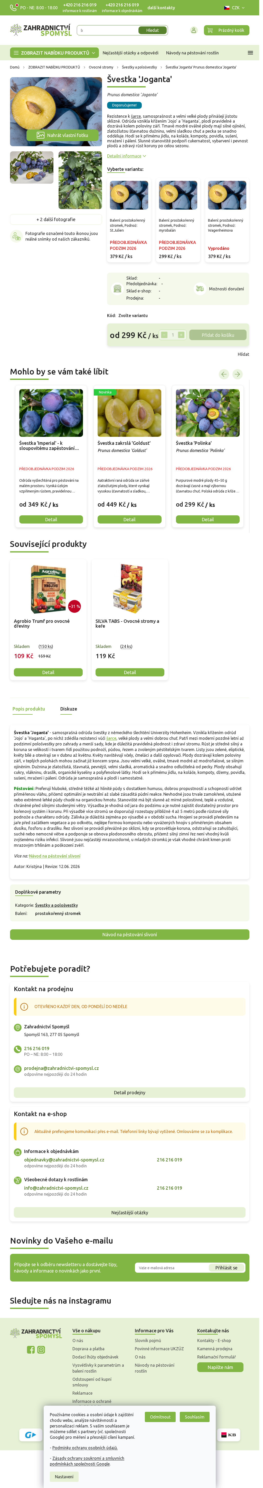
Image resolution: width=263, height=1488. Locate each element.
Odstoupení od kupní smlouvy (91, 1382)
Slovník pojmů (148, 1340)
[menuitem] (54, 52)
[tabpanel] (48, 620)
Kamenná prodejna (214, 1348)
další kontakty (161, 7)
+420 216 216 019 (79, 5)
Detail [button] (51, 519)
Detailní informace (124, 156)
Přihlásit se (226, 1267)
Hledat (152, 30)
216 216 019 (36, 1048)
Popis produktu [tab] (29, 708)
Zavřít (118, 354)
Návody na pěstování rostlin (154, 1368)
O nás (77, 1340)
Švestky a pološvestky (56, 905)
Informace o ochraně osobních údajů (91, 1404)
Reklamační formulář (216, 1357)
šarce (136, 116)
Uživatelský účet (194, 30)
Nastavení (64, 1476)
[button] (51, 501)
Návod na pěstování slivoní (54, 856)
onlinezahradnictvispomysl (31, 1350)
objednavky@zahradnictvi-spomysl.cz (64, 1159)
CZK (236, 7)
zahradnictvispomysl (41, 1350)
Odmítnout (160, 1417)
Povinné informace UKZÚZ (159, 1348)
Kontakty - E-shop (214, 1340)
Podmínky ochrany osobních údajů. (85, 1447)
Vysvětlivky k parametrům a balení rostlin (98, 1368)
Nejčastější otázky (129, 1212)
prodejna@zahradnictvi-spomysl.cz (61, 1068)
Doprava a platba (88, 1348)
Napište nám (220, 1367)
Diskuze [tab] (68, 708)
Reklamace (82, 1393)
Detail (48, 672)
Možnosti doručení (226, 289)
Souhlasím (194, 1417)
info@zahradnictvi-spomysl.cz (56, 1187)
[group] (51, 456)
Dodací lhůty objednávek (95, 1357)
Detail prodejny (129, 1092)
